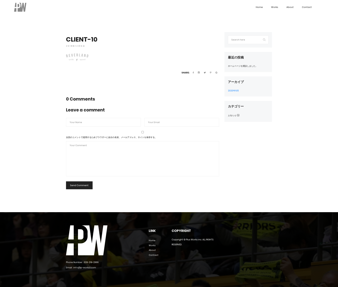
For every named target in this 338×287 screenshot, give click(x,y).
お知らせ (232, 115)
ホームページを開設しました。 (243, 65)
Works (274, 7)
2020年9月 (233, 90)
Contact (307, 7)
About (290, 7)
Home (259, 7)
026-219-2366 (91, 262)
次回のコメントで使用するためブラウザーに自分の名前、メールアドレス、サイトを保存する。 (111, 137)
